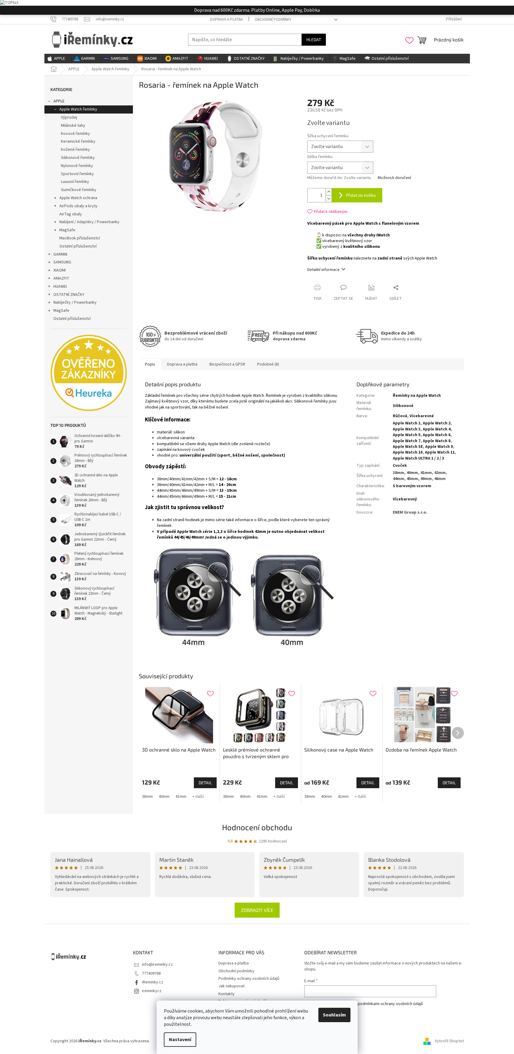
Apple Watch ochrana (78, 198)
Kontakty (226, 994)
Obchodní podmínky (273, 19)
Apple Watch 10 (407, 452)
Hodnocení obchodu (257, 827)
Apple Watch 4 (436, 429)
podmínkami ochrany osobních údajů (390, 1004)
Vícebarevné (422, 416)
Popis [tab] (150, 364)
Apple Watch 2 (436, 423)
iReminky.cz (152, 982)
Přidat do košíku (361, 195)
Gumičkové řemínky (78, 190)
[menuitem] (57, 58)
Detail (205, 782)
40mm (164, 797)
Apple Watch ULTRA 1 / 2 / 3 (418, 458)
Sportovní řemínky (77, 174)
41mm (181, 797)
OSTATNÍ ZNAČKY (68, 295)
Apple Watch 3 (406, 429)
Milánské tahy (73, 126)
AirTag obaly (70, 214)
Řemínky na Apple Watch (417, 396)
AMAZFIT (61, 278)
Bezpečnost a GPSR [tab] (227, 364)
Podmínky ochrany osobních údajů (248, 979)
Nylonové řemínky (77, 166)
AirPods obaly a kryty (78, 206)
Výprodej (69, 117)
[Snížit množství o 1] (329, 198)
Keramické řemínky (78, 141)
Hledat (313, 39)
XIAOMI (59, 270)
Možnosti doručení (394, 178)
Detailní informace (323, 270)
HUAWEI (60, 287)
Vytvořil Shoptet (449, 1041)
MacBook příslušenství (79, 238)
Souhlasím (334, 1015)
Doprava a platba (226, 19)
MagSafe (67, 230)
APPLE (59, 101)
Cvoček (400, 466)
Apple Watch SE (408, 447)
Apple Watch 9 (439, 447)
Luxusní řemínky (75, 182)
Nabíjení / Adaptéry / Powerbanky (89, 222)
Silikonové (403, 406)
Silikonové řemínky (78, 158)
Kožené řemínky (75, 150)
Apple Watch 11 (440, 452)
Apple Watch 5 (406, 435)
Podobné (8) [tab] (268, 364)
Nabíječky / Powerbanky (75, 302)
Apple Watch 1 (406, 423)
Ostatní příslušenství (78, 246)
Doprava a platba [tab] (182, 364)
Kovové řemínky (75, 134)
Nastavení (180, 1039)
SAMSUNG (62, 262)
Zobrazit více (257, 910)
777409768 (151, 973)
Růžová (400, 416)
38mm (147, 797)
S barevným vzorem (412, 486)
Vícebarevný (405, 499)
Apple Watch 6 (436, 435)
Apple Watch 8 (436, 441)
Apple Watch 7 (406, 441)
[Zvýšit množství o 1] (329, 191)
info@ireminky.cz (157, 964)
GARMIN (60, 254)
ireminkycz (151, 991)
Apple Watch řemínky (78, 109)
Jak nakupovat (231, 986)
